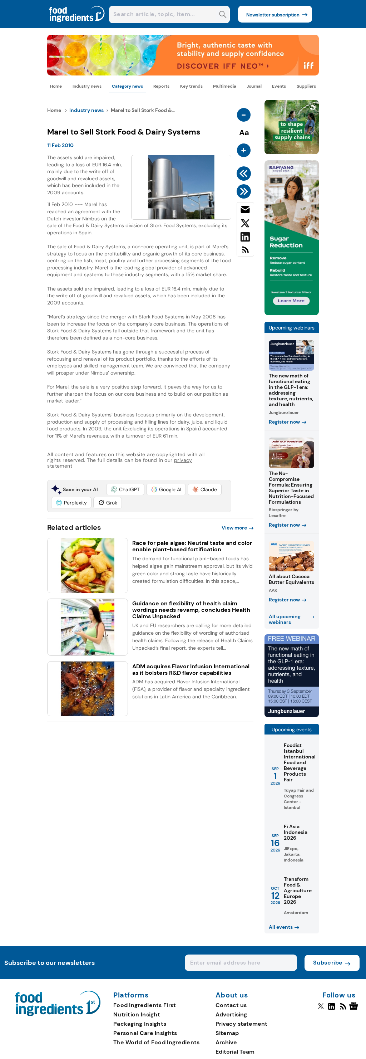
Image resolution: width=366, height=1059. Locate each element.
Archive (226, 1042)
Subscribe (328, 962)
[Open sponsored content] (182, 73)
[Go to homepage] (57, 1014)
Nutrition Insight (136, 1014)
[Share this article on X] (245, 224)
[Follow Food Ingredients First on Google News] (354, 1009)
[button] (125, 489)
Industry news (87, 86)
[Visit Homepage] (77, 26)
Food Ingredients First (144, 1005)
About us (232, 995)
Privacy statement (241, 1023)
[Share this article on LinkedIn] (245, 238)
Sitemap (227, 1033)
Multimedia (224, 86)
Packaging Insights (139, 1023)
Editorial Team (235, 1051)
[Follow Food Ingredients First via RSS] (342, 1009)
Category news (127, 86)
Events (279, 86)
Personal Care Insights (145, 1033)
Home (56, 86)
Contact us (231, 1005)
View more (234, 528)
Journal (254, 86)
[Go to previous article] (245, 173)
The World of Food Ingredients (156, 1042)
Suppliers (306, 86)
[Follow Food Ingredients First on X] (321, 1009)
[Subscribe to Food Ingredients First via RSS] (245, 252)
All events (281, 927)
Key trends (191, 86)
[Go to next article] (245, 191)
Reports (161, 86)
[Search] (222, 15)
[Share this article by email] (245, 211)
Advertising (231, 1014)
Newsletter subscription (273, 15)
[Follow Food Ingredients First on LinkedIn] (331, 1009)
